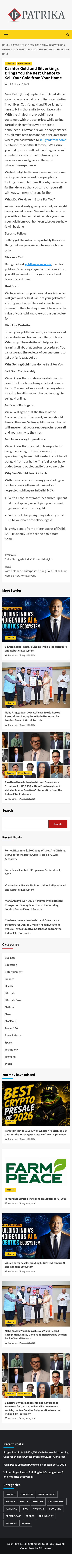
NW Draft (10, 1021)
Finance (9, 978)
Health (9, 986)
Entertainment (14, 971)
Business (10, 773)
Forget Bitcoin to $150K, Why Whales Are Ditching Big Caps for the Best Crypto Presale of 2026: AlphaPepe (35, 854)
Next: (36, 571)
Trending (10, 1056)
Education (11, 964)
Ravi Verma (12, 655)
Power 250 (11, 1028)
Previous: (29, 557)
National (10, 1007)
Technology (12, 1049)
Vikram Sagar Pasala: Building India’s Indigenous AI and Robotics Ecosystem (35, 887)
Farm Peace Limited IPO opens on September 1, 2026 (33, 872)
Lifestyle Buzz (13, 1000)
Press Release (24, 63)
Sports (9, 1042)
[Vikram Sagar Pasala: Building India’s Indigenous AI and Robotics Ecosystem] (36, 619)
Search (7, 810)
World (9, 1063)
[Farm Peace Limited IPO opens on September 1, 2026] (36, 1171)
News (8, 1014)
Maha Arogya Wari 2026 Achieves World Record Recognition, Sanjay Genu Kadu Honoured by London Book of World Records (32, 716)
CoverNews (27, 1548)
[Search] (68, 34)
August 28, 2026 (28, 655)
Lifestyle (10, 63)
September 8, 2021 (20, 84)
